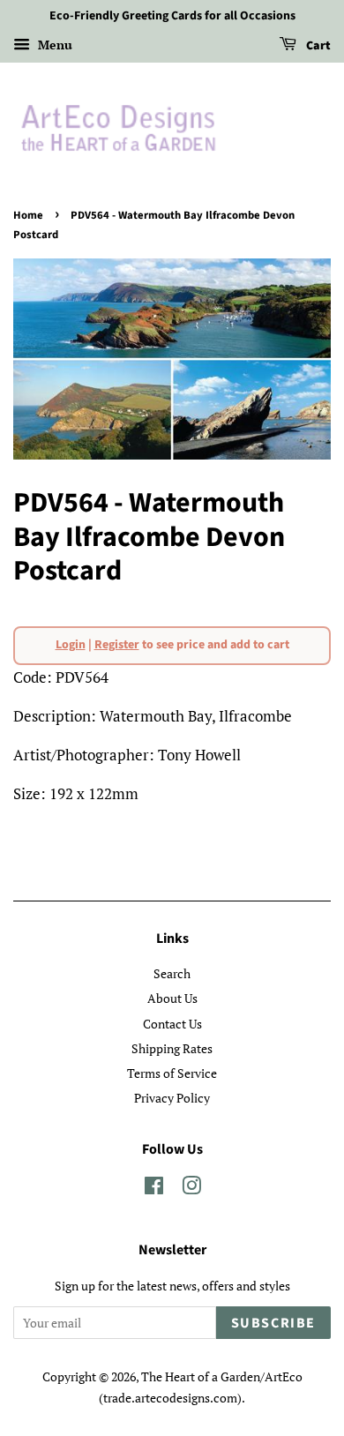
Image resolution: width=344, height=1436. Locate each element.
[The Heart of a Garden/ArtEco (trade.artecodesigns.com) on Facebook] (154, 1188)
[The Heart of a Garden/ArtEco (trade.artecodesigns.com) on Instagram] (191, 1188)
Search (172, 973)
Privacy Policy (172, 1097)
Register (116, 645)
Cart (317, 46)
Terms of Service (172, 1073)
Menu (53, 44)
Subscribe (273, 1323)
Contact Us (172, 1023)
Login (71, 645)
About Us (172, 998)
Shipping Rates (172, 1048)
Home (28, 215)
